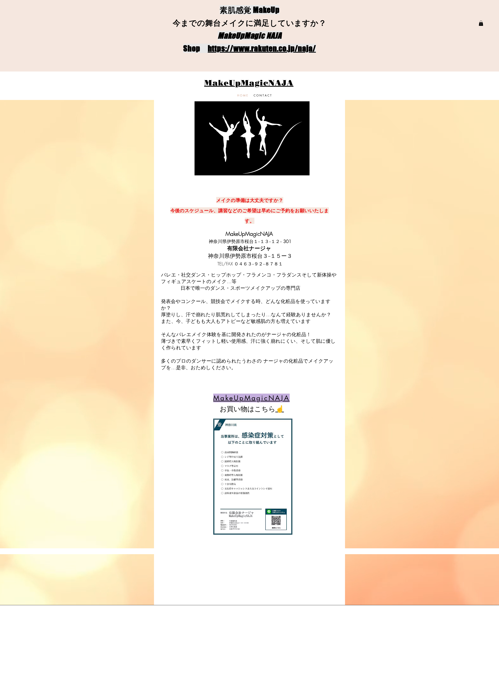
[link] (481, 23)
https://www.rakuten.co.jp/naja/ (262, 48)
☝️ (279, 409)
